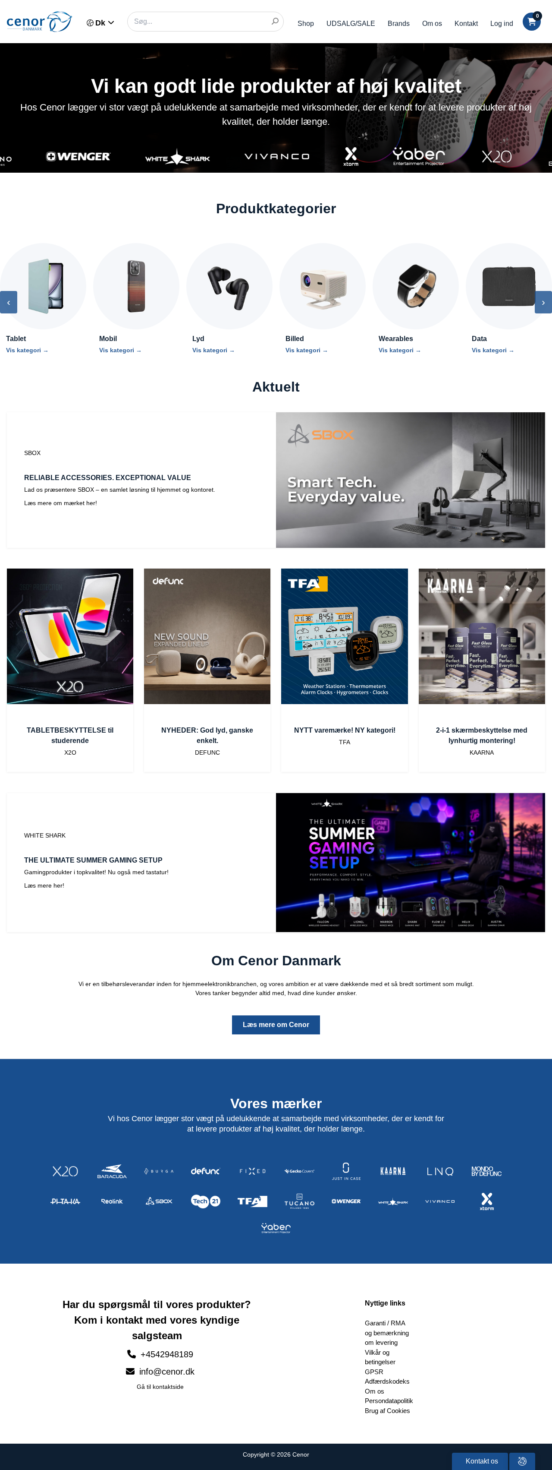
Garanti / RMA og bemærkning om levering (387, 1332)
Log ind (501, 23)
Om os (432, 23)
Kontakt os (481, 1461)
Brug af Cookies (387, 1410)
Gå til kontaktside (160, 1386)
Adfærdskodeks (387, 1381)
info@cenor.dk (165, 1371)
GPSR (374, 1371)
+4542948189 (167, 1354)
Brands (399, 23)
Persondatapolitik (389, 1400)
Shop (306, 23)
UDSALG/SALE (350, 23)
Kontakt (466, 23)
